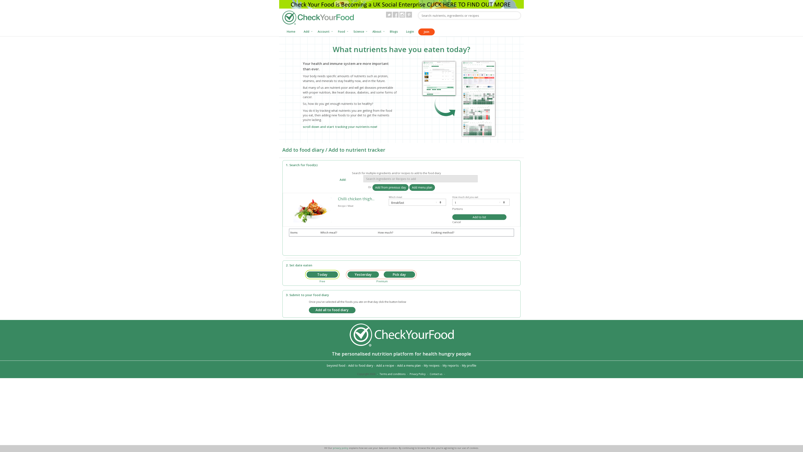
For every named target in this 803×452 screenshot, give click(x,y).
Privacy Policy (418, 374)
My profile (469, 365)
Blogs (394, 31)
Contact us (436, 374)
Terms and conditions (392, 374)
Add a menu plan (409, 365)
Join (426, 32)
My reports (450, 365)
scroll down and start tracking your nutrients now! (340, 127)
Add (306, 31)
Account (324, 31)
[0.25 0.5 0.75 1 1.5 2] (481, 202)
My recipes (432, 365)
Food (341, 31)
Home (291, 31)
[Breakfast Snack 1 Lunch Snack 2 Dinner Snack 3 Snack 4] (417, 202)
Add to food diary (360, 365)
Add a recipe (385, 365)
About (376, 31)
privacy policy (341, 447)
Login (410, 31)
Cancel (456, 222)
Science (358, 31)
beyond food (336, 365)
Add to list (479, 217)
